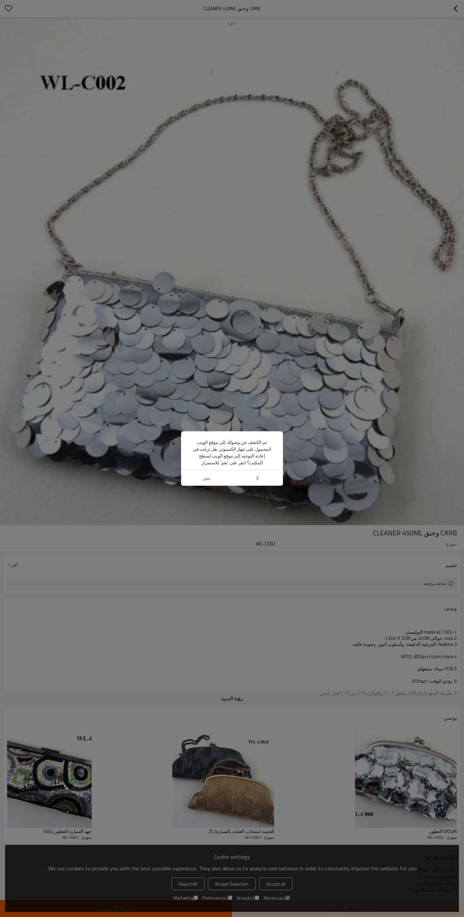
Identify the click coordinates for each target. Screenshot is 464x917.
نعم (206, 478)
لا (257, 478)
